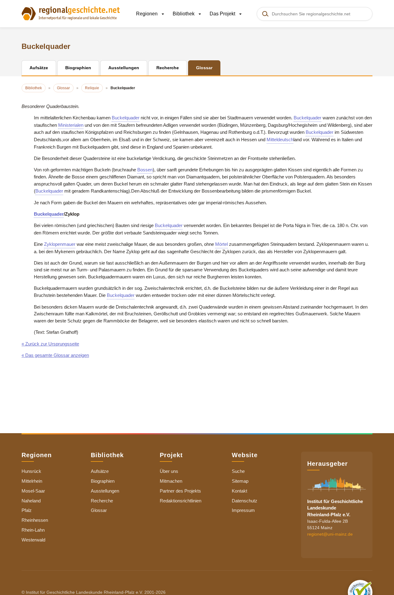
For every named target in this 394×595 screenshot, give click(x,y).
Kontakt (239, 490)
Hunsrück (31, 471)
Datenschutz (244, 500)
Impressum (243, 510)
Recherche (102, 500)
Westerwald (33, 539)
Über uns (169, 471)
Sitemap (240, 481)
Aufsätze (100, 471)
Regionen (147, 13)
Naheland (31, 500)
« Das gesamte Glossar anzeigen (55, 355)
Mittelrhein (32, 481)
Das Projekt (223, 13)
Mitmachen (171, 481)
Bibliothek (184, 13)
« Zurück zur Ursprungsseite (50, 343)
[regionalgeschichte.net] (71, 13)
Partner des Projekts (180, 490)
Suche (238, 471)
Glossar (99, 510)
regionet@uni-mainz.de (330, 534)
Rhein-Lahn (33, 530)
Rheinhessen (35, 520)
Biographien (103, 481)
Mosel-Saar (33, 490)
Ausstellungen (105, 490)
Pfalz (27, 510)
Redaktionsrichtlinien (180, 500)
